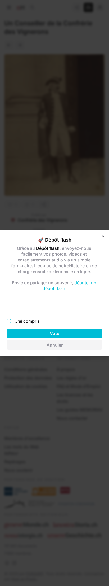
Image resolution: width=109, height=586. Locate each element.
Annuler (55, 345)
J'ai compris (27, 321)
